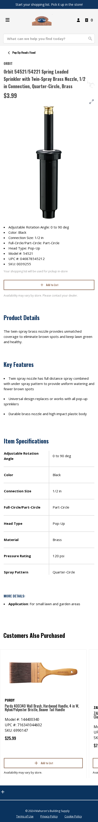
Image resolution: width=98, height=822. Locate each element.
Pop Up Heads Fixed (24, 52)
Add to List (52, 285)
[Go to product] (43, 672)
